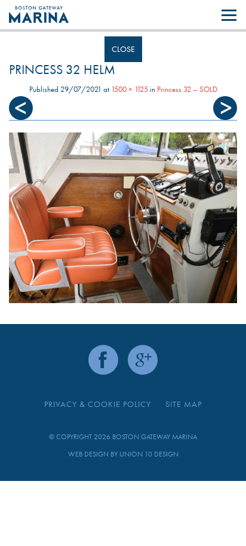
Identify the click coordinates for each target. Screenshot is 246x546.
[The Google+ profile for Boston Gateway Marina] (143, 360)
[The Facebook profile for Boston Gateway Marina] (103, 360)
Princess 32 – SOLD (187, 89)
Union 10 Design (149, 454)
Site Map (183, 404)
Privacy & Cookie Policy (97, 404)
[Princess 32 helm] (123, 218)
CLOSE (123, 49)
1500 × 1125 (129, 89)
